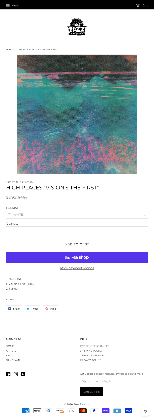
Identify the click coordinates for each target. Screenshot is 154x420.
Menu (15, 5)
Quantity (12, 223)
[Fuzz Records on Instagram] (15, 375)
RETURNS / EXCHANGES (94, 346)
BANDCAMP (13, 360)
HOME (10, 346)
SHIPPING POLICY (91, 350)
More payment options (77, 268)
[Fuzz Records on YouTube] (23, 375)
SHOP (9, 355)
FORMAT (12, 208)
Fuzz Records (82, 404)
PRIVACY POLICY (90, 360)
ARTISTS (11, 350)
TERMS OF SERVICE (92, 355)
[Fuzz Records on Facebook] (8, 375)
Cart (144, 5)
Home (9, 49)
